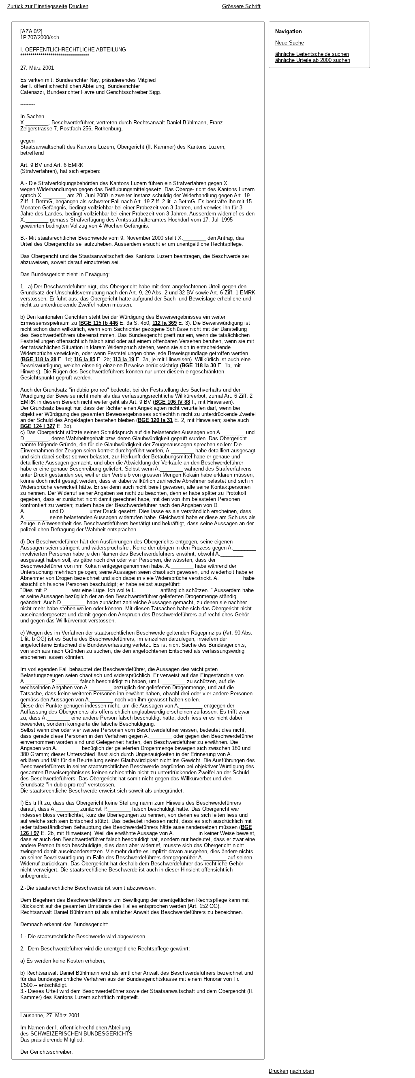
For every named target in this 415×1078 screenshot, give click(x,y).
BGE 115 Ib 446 (99, 323)
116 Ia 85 (84, 359)
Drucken (78, 6)
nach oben (302, 1071)
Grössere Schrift (241, 6)
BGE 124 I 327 (37, 426)
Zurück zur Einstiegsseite (37, 6)
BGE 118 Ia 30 (199, 365)
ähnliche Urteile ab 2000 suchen (312, 60)
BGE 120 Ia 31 (155, 420)
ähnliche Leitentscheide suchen (312, 54)
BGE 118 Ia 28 (39, 359)
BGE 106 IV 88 (172, 402)
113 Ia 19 (123, 359)
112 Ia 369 (164, 323)
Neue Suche (289, 43)
